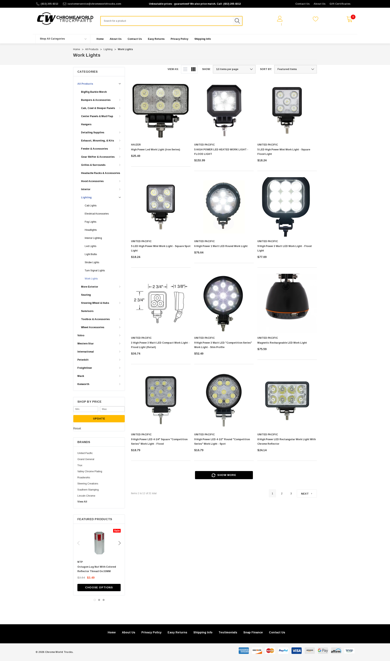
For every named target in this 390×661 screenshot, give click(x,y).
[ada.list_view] (185, 69)
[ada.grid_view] (193, 69)
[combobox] (166, 21)
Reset (77, 428)
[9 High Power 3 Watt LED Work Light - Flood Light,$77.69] (287, 207)
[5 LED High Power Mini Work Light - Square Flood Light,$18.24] (287, 110)
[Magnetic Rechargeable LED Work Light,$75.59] (287, 303)
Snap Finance (253, 632)
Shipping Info (202, 632)
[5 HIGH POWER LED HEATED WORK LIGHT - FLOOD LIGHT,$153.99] (224, 110)
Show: (206, 69)
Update (99, 418)
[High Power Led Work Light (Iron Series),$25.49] (161, 110)
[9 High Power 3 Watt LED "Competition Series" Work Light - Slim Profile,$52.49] (224, 303)
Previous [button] (78, 543)
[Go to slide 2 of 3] (99, 600)
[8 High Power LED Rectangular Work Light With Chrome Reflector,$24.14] (287, 400)
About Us (319, 3)
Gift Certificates (339, 3)
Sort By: (266, 69)
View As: (173, 69)
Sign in (275, 24)
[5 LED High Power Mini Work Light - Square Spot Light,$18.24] (161, 207)
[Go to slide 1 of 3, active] (95, 600)
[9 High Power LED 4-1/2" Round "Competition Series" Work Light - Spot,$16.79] (224, 400)
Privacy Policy (151, 632)
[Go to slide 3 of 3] (104, 600)
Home (112, 632)
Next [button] (120, 543)
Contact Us (302, 3)
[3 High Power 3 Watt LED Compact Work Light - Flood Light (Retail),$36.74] (161, 303)
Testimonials (228, 632)
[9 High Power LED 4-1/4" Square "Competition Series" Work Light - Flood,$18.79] (161, 400)
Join (286, 24)
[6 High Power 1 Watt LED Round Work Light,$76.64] (224, 207)
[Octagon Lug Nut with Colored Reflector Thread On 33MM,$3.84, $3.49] (99, 543)
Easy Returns (177, 632)
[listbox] (295, 69)
